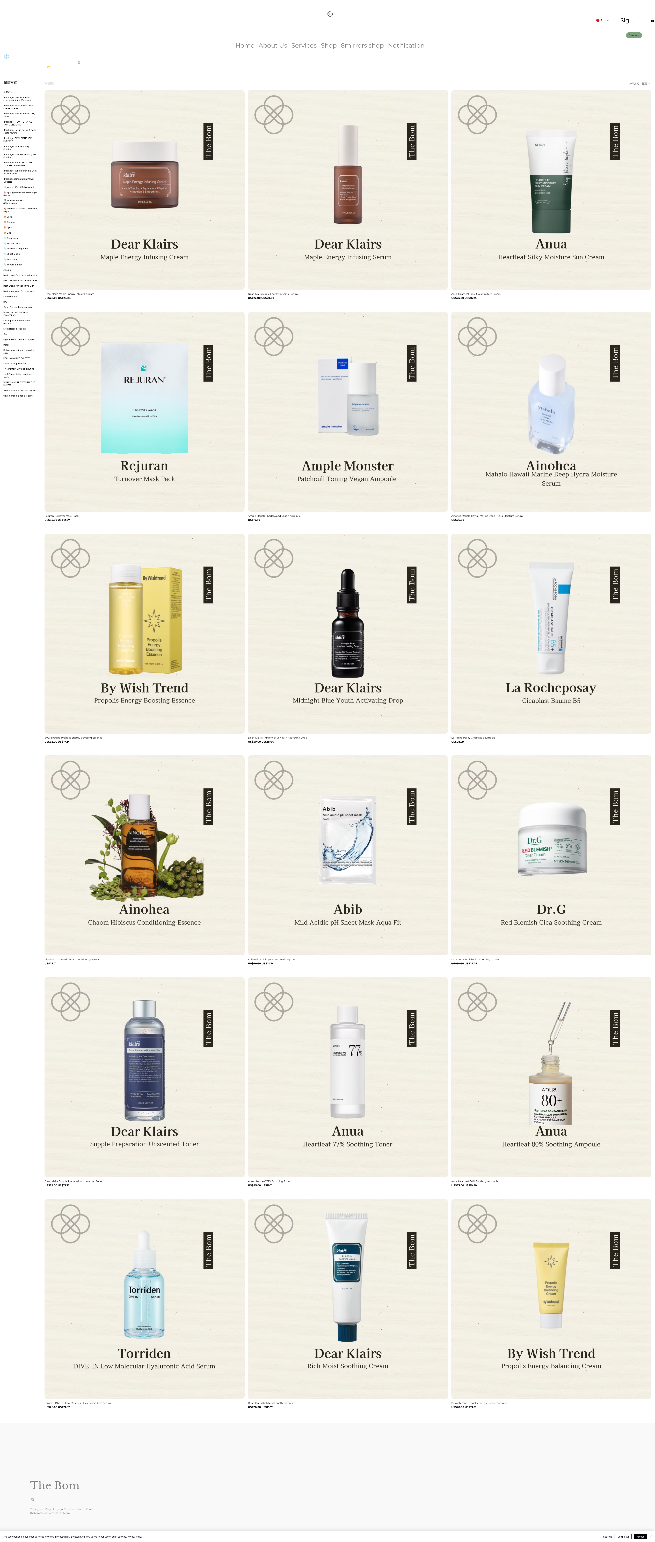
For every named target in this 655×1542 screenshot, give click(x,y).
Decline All (623, 1536)
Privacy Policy (134, 1536)
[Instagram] (32, 1500)
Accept (640, 1536)
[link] (652, 20)
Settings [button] (607, 1536)
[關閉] (651, 1536)
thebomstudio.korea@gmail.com (50, 1513)
